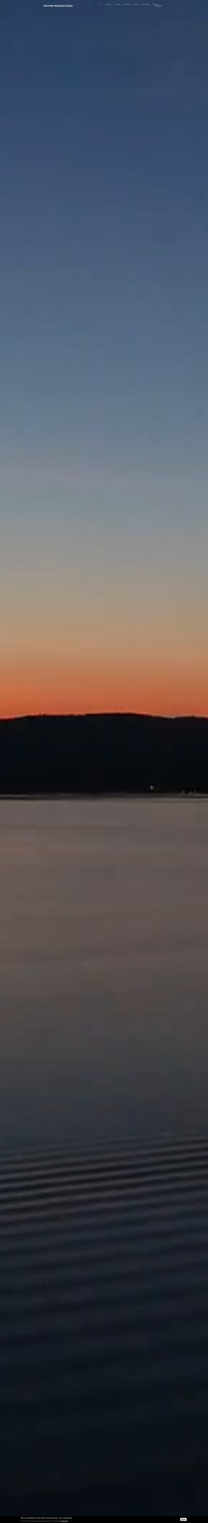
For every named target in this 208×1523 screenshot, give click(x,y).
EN (160, 6)
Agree (183, 1519)
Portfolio (127, 4)
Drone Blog (145, 4)
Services (118, 4)
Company (108, 4)
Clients (135, 4)
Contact (155, 4)
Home (100, 4)
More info (64, 1521)
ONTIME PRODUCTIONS (58, 6)
